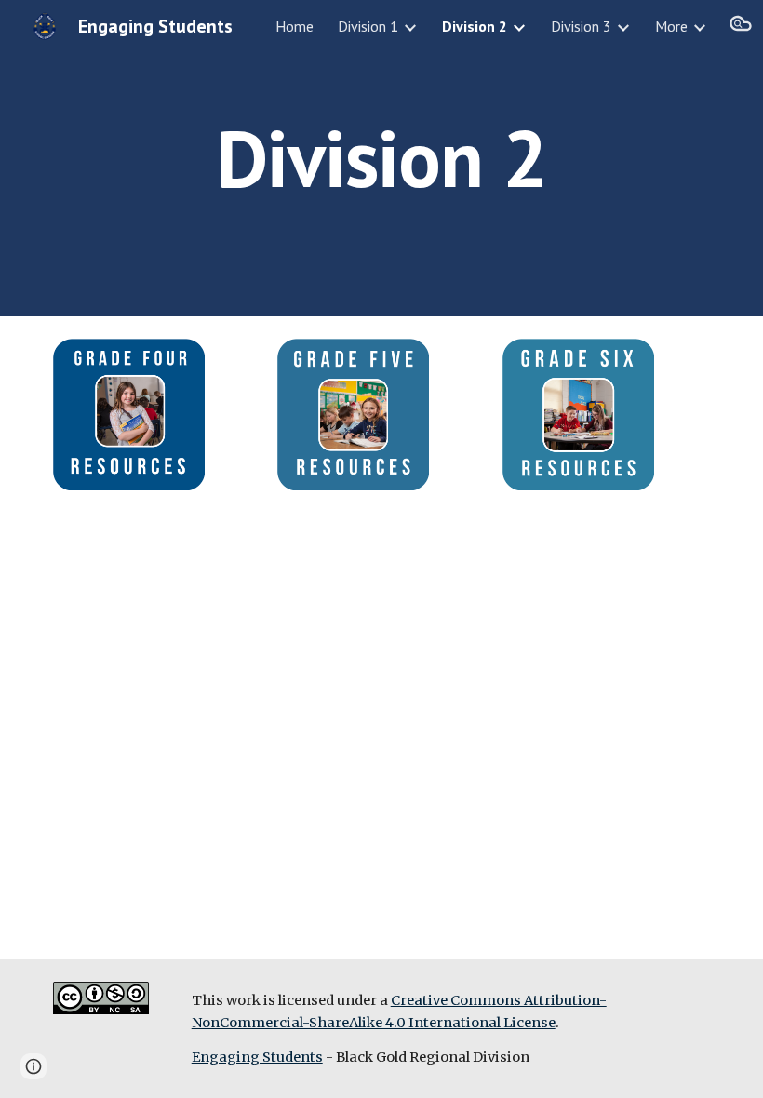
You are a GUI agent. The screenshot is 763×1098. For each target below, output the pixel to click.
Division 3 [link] (581, 26)
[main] (382, 158)
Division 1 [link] (368, 26)
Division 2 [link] (474, 26)
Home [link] (294, 26)
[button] (740, 26)
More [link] (671, 26)
